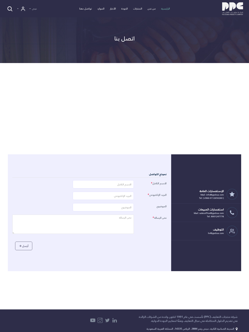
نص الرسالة (160, 218)
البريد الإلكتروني (158, 195)
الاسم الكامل (160, 183)
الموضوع (162, 206)
